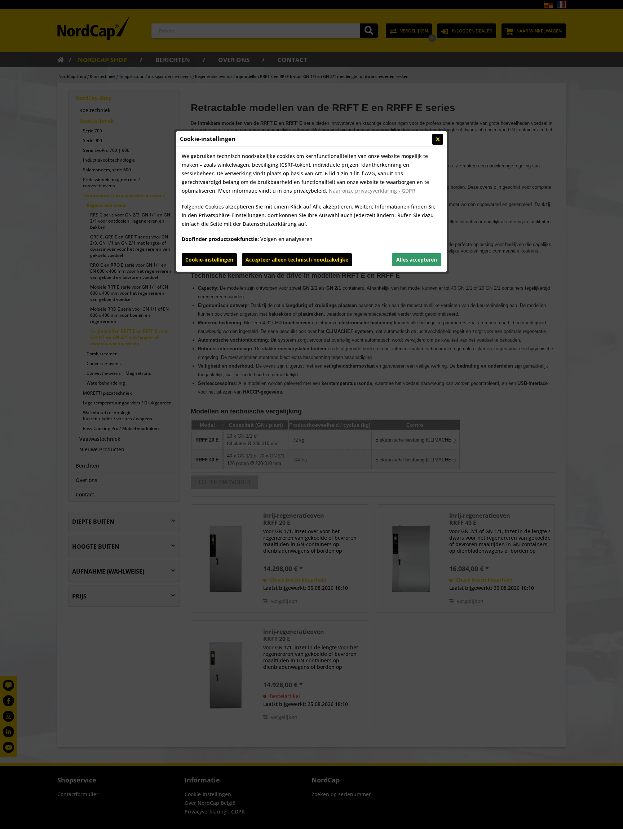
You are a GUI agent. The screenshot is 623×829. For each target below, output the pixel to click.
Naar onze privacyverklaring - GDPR (372, 190)
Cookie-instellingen (209, 259)
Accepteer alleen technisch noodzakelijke (297, 259)
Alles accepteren (416, 259)
